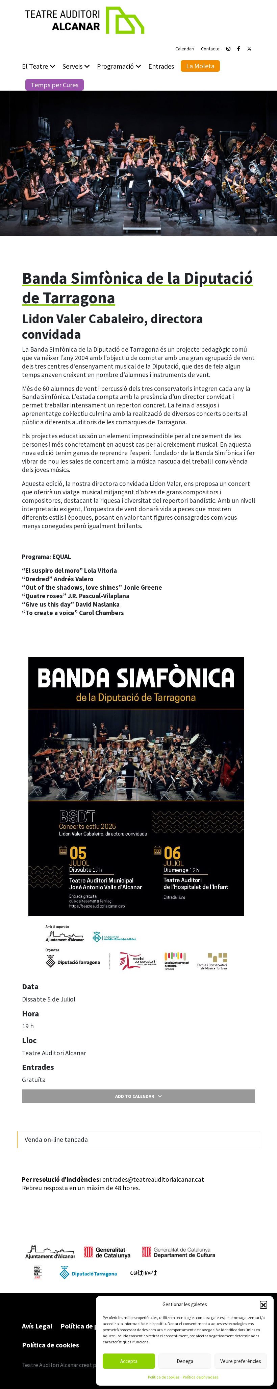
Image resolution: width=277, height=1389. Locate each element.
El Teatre (35, 66)
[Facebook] (238, 49)
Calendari (184, 49)
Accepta (128, 1361)
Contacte (210, 49)
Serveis (72, 66)
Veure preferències (240, 1361)
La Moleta (200, 66)
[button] (263, 1304)
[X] (249, 49)
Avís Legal (37, 1326)
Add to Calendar (134, 1096)
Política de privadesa (201, 1377)
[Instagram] (228, 49)
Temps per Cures (54, 84)
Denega (185, 1361)
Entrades (161, 66)
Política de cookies (163, 1377)
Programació (115, 66)
